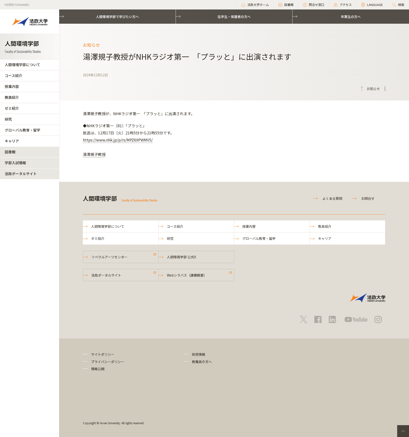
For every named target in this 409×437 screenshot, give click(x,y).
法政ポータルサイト (21, 173)
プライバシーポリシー (107, 361)
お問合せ (367, 198)
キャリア (12, 140)
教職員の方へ (202, 361)
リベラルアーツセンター (109, 257)
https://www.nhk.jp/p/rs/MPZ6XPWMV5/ (118, 140)
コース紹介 (13, 75)
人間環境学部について (22, 64)
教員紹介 (12, 97)
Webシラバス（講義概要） (187, 275)
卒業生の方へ (351, 16)
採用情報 (198, 354)
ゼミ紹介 (12, 108)
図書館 (10, 151)
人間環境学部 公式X (181, 257)
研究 (8, 119)
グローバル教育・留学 (22, 129)
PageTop (403, 431)
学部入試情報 (15, 162)
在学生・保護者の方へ (234, 16)
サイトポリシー (102, 354)
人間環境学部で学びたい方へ (117, 16)
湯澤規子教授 (94, 154)
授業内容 (12, 86)
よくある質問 (332, 198)
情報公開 (97, 368)
